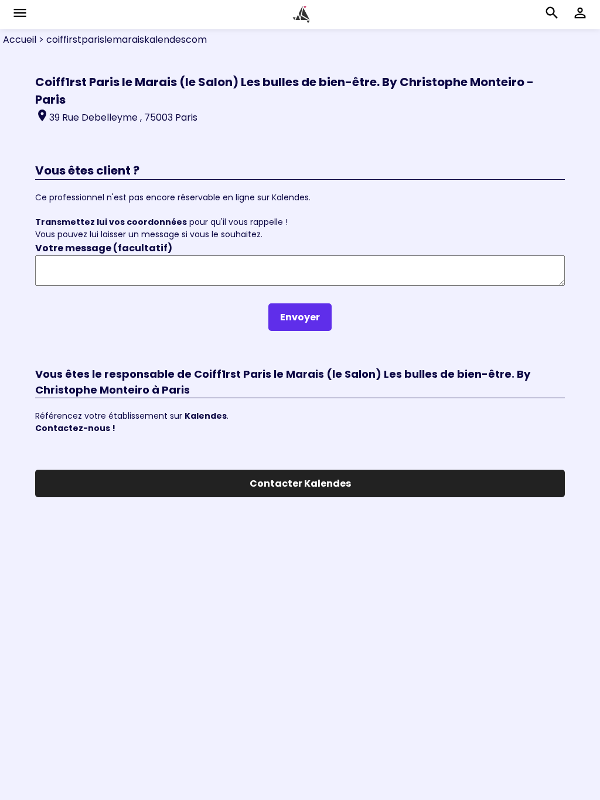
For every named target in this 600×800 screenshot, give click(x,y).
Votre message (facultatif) (103, 248)
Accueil (19, 39)
